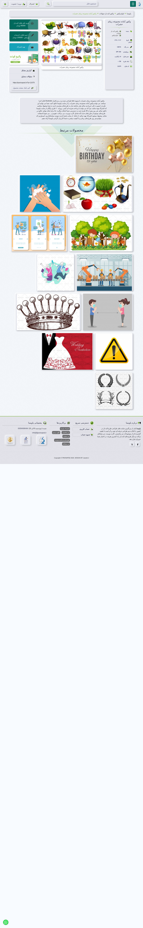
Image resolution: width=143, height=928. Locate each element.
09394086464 (23, 428)
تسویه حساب (85, 435)
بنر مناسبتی (65, 432)
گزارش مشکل (26, 70)
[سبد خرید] (5, 4)
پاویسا (129, 14)
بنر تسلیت (66, 436)
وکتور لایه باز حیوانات (106, 14)
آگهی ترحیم (56, 432)
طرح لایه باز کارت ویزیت (62, 440)
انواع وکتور (120, 14)
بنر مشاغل (66, 444)
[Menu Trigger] (133, 4)
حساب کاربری (85, 429)
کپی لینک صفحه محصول (21, 88)
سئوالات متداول (27, 76)
